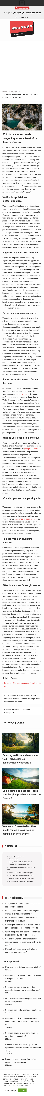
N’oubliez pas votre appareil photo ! (21, 876)
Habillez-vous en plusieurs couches (21, 878)
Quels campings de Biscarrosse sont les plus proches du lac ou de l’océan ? (21, 794)
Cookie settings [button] (10, 1090)
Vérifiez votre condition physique (21, 873)
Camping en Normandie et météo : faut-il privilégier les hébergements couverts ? (21, 759)
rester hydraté (21, 394)
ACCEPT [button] (22, 1090)
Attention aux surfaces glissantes (21, 881)
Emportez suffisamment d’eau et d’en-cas (21, 869)
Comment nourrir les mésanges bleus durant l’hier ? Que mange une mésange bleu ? (22, 1021)
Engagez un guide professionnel (20, 862)
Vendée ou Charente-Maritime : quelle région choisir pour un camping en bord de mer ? (19, 830)
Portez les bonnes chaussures (19, 865)
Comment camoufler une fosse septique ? (23, 1010)
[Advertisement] (22, 67)
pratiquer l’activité (31, 449)
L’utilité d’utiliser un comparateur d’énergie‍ (17, 711)
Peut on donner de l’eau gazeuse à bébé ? (23, 967)
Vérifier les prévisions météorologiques (15, 858)
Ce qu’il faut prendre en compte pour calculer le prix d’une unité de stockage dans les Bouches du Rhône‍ (22, 699)
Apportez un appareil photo (26, 519)
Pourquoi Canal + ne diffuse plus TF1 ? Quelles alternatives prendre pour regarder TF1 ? (23, 1047)
